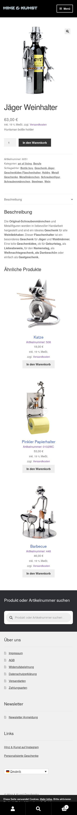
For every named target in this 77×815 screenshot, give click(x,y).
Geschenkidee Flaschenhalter (22, 172)
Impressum (16, 653)
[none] (26, 771)
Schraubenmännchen (17, 181)
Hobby (46, 172)
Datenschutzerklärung (23, 674)
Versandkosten (38, 124)
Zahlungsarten (18, 688)
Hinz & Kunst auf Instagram (21, 747)
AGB (12, 660)
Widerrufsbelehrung (21, 667)
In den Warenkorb (35, 143)
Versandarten (17, 681)
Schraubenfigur (50, 177)
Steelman (37, 181)
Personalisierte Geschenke (21, 756)
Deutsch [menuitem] (15, 771)
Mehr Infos (46, 799)
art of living (25, 163)
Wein (47, 181)
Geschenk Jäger (44, 168)
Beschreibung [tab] (13, 199)
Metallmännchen (29, 177)
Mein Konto (13, 809)
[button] (67, 31)
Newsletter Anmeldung (23, 717)
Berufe (37, 163)
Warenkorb (59, 806)
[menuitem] (26, 771)
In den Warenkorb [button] (39, 364)
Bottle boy (26, 168)
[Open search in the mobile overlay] (38, 617)
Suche (38, 809)
